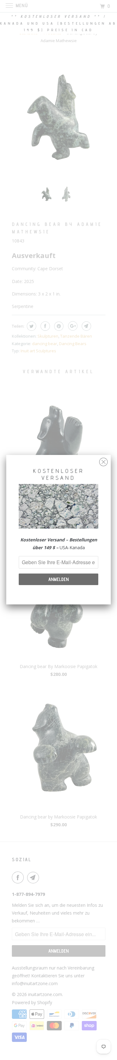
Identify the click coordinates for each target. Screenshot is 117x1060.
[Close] (103, 460)
